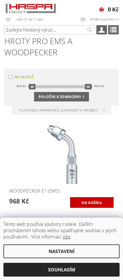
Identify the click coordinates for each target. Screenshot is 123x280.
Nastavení (61, 251)
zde (66, 237)
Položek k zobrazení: (61, 96)
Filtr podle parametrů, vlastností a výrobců (58, 110)
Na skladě (24, 77)
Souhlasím (61, 270)
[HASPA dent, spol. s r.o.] (30, 7)
